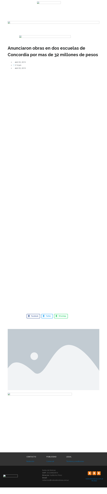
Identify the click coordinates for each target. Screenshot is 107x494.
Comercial (50, 461)
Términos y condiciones (75, 461)
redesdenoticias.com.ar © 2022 (94, 480)
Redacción (30, 461)
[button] (18, 3)
